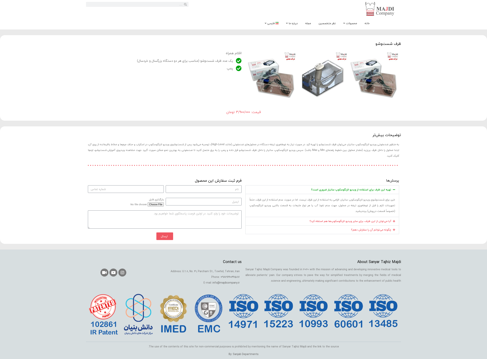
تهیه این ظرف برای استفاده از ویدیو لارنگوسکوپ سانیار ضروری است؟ (351, 189)
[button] (322, 189)
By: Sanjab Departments (244, 354)
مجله (308, 23)
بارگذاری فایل (156, 199)
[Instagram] (122, 273)
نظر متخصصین (327, 23)
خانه (367, 23)
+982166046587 (230, 277)
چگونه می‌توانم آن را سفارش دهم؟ (371, 229)
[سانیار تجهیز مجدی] (380, 9)
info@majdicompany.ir (226, 282)
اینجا (90, 150)
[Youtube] (113, 273)
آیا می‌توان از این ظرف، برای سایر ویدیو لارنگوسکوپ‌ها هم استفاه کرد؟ (350, 221)
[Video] (104, 273)
